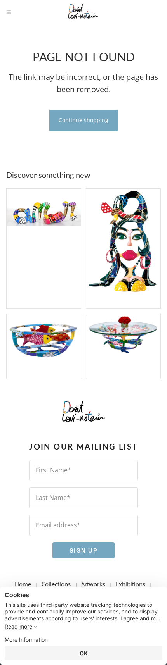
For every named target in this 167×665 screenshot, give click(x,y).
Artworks (93, 584)
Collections (56, 584)
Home (23, 584)
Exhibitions (130, 584)
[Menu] (9, 12)
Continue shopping (83, 120)
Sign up (84, 550)
